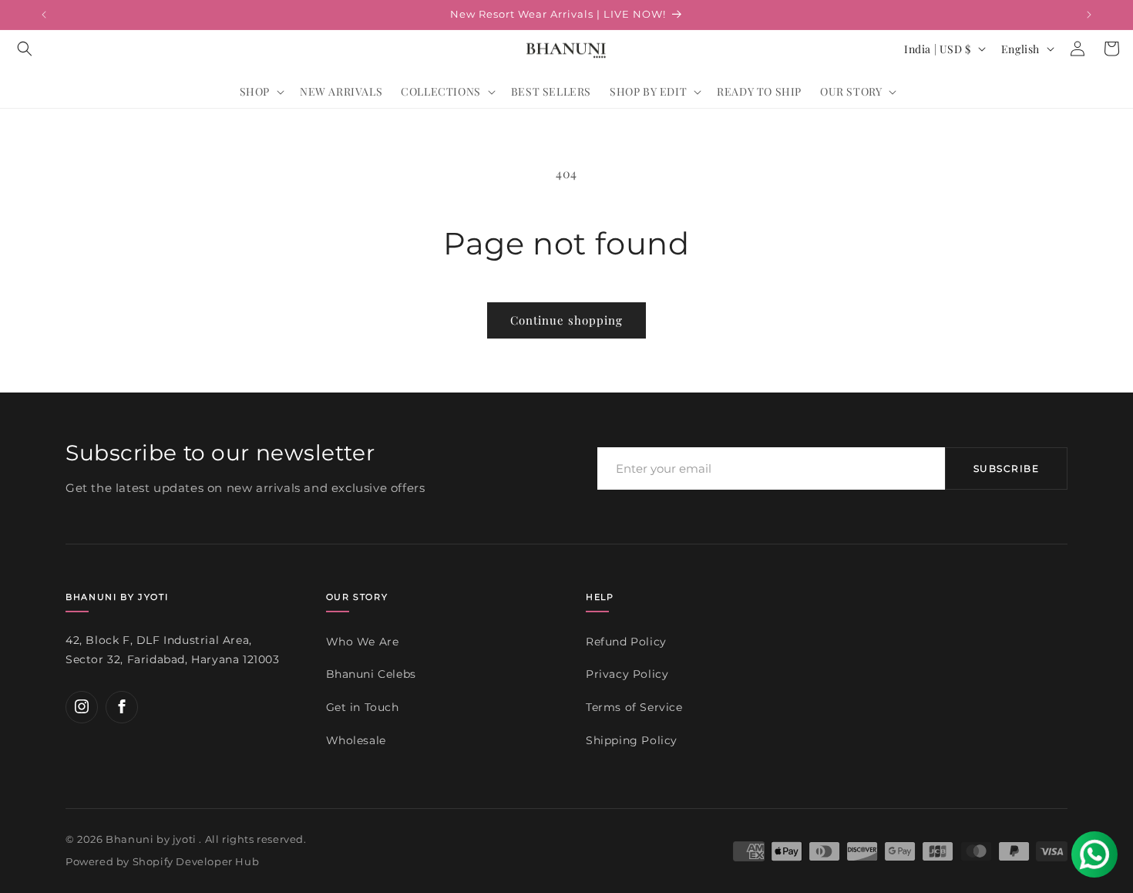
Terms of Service (634, 707)
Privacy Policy (627, 674)
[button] (25, 49)
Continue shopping (566, 320)
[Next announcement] (1089, 14)
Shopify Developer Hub (196, 862)
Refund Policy (626, 641)
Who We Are (362, 641)
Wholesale (356, 739)
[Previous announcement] (44, 14)
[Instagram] (82, 706)
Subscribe (1006, 468)
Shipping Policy (631, 739)
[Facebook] (122, 706)
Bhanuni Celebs (371, 674)
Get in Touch (362, 707)
